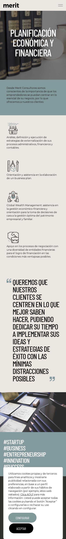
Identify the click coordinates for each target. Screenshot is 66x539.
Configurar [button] (22, 518)
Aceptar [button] (21, 529)
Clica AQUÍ (26, 494)
